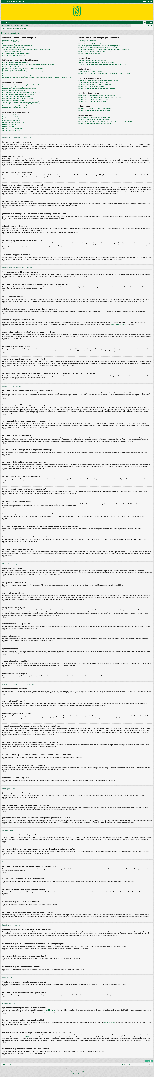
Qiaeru (84, 1071)
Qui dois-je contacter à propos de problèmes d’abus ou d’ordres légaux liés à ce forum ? (105, 121)
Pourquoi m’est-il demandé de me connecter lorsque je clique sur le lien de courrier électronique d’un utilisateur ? (36, 77)
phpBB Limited (50, 1010)
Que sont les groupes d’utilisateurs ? (89, 44)
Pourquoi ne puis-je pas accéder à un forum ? (16, 96)
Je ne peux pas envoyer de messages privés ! (92, 60)
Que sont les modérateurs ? (86, 42)
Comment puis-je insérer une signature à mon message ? (19, 88)
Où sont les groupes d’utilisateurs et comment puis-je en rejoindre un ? (99, 46)
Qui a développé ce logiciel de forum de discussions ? (94, 117)
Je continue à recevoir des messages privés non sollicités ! (96, 62)
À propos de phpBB (43, 1012)
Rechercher (6, 25)
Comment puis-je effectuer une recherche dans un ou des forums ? (98, 81)
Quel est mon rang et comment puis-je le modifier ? (17, 76)
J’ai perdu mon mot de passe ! (11, 51)
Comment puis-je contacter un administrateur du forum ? (95, 123)
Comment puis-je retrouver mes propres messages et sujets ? (97, 88)
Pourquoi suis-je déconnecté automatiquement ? (17, 53)
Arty (73, 1070)
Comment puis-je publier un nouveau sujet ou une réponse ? (20, 85)
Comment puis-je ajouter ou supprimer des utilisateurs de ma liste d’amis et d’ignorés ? (104, 73)
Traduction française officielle (75, 1071)
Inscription (25, 25)
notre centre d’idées (109, 1022)
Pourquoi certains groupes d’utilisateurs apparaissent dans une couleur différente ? (103, 49)
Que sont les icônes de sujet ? (11, 130)
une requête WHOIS (23, 1037)
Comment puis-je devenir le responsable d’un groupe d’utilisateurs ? (98, 47)
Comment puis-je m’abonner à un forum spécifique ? (94, 99)
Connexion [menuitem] (148, 23)
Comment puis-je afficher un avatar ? (13, 74)
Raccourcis (3, 23)
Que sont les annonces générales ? (13, 122)
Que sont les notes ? (8, 126)
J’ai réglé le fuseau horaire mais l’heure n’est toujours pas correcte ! (22, 68)
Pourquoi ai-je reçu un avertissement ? (14, 100)
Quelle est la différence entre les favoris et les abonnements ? (97, 95)
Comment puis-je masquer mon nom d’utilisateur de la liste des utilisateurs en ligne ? (28, 64)
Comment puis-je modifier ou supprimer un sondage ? (18, 94)
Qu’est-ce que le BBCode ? (10, 115)
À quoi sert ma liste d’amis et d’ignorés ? (90, 71)
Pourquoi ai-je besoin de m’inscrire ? (13, 40)
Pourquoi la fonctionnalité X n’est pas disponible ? (93, 119)
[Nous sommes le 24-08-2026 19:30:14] (150, 28)
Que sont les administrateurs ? (87, 40)
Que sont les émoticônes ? (10, 119)
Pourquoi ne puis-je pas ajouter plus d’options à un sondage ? (21, 92)
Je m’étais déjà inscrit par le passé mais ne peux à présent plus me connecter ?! (26, 49)
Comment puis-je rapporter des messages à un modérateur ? (20, 102)
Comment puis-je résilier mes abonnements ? (92, 101)
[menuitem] (144, 22)
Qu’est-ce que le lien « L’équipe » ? (89, 53)
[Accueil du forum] (77, 12)
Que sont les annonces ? (9, 124)
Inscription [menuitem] (151, 23)
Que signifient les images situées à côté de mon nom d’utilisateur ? (22, 72)
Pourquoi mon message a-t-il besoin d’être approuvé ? (18, 106)
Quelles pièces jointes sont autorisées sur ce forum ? (94, 108)
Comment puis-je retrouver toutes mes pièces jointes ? (95, 110)
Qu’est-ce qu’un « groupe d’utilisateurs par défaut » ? (94, 51)
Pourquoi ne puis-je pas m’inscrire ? (13, 44)
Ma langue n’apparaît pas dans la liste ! (14, 70)
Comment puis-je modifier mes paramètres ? (15, 62)
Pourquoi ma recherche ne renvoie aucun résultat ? (93, 82)
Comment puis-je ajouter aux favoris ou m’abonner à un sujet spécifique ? (100, 97)
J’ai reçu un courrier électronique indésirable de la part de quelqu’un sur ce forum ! (103, 64)
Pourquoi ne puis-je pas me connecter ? (14, 47)
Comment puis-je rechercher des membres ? (91, 86)
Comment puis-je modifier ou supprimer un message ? (18, 87)
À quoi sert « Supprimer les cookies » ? (14, 55)
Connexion (16, 25)
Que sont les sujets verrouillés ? (12, 128)
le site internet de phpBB (118, 324)
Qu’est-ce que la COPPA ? (10, 42)
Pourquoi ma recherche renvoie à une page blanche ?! (94, 84)
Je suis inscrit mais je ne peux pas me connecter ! (17, 46)
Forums (10, 22)
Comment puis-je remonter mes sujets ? (14, 107)
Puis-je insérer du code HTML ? (11, 117)
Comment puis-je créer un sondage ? (13, 90)
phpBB (72, 1068)
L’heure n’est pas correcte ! (10, 66)
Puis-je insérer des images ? (11, 120)
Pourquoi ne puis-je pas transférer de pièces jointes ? (18, 98)
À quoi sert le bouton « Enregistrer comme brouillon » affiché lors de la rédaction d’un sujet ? (30, 104)
